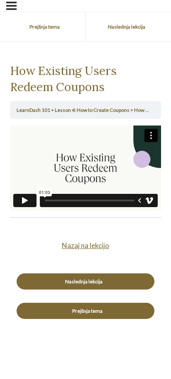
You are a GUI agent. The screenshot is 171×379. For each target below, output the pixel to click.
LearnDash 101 (34, 110)
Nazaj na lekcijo (85, 245)
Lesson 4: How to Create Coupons (92, 110)
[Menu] (11, 6)
